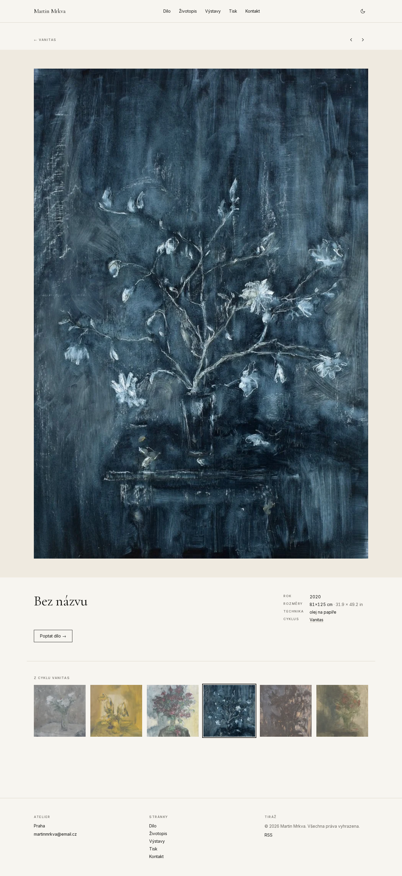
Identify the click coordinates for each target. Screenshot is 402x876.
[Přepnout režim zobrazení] (363, 11)
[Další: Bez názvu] (363, 39)
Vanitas (316, 619)
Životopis (188, 11)
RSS (269, 834)
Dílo (167, 11)
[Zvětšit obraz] (201, 314)
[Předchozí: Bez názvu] (351, 39)
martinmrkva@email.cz (55, 834)
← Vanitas (45, 40)
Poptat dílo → (53, 635)
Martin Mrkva (50, 11)
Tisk (233, 11)
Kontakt (252, 11)
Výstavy (213, 11)
